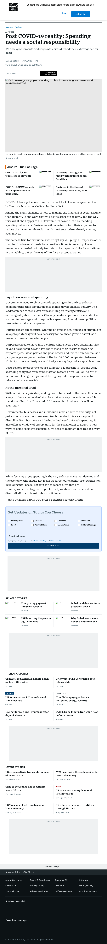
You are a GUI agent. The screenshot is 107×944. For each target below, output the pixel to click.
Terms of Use (55, 541)
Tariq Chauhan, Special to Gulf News (23, 65)
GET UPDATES (53, 546)
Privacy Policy (40, 541)
